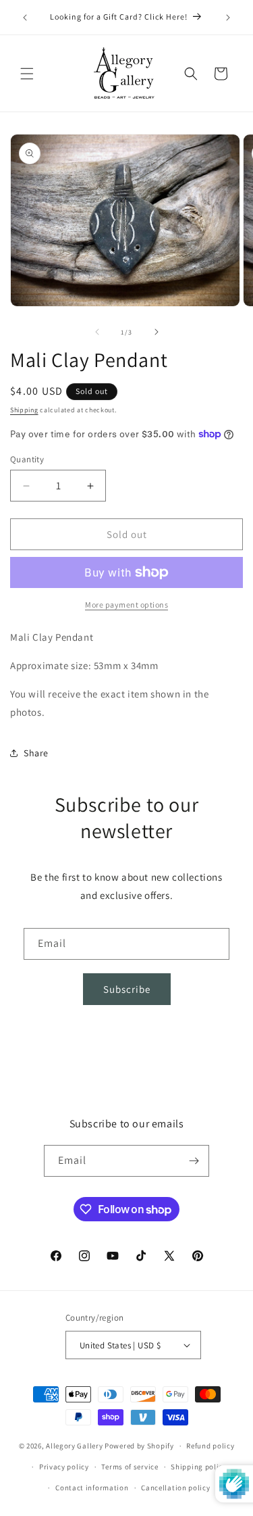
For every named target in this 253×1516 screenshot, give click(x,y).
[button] (27, 74)
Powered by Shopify (139, 1445)
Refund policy (210, 1445)
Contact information (91, 1487)
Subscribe (126, 989)
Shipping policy (199, 1466)
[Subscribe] (193, 1161)
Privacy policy (64, 1466)
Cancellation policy (175, 1487)
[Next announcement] (228, 17)
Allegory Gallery (74, 1445)
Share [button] (36, 753)
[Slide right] (156, 332)
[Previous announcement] (25, 17)
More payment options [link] (126, 605)
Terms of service (129, 1466)
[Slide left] (97, 332)
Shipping (24, 410)
